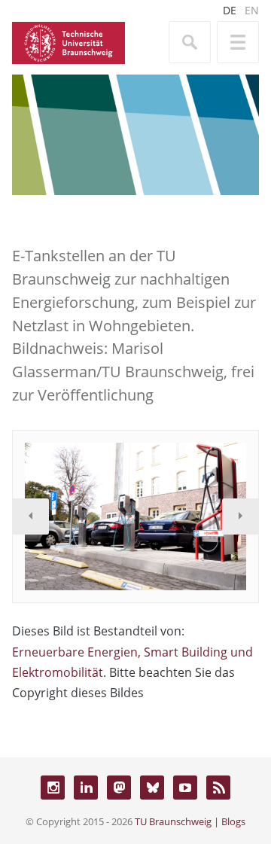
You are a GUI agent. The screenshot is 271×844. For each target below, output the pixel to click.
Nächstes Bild (240, 516)
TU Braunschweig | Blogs (190, 821)
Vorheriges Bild (31, 516)
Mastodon (119, 787)
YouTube (185, 787)
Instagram (53, 787)
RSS (218, 787)
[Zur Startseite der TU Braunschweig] (68, 41)
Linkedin (86, 787)
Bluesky (152, 787)
